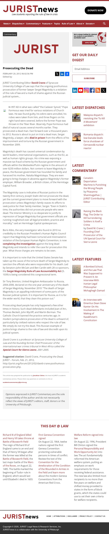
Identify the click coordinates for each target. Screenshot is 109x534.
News (6, 23)
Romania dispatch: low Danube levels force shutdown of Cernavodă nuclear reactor (94, 141)
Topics (57, 23)
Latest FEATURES (86, 259)
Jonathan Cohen (39, 375)
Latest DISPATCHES (88, 107)
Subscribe (89, 78)
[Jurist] (30, 10)
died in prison (37, 137)
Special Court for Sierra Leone (19, 349)
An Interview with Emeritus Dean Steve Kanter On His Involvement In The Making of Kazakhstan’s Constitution (95, 310)
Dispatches (18, 23)
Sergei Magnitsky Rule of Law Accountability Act (34, 271)
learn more (59, 472)
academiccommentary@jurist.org (15, 382)
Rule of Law (68, 23)
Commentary (33, 23)
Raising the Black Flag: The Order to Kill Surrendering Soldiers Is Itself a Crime (93, 218)
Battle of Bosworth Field (15, 458)
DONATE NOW (95, 10)
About (80, 23)
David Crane (38, 82)
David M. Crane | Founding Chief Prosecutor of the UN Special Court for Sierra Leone (94, 235)
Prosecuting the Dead (18, 68)
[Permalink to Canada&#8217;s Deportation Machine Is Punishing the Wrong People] (76, 180)
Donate (90, 23)
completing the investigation (19, 243)
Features (47, 23)
